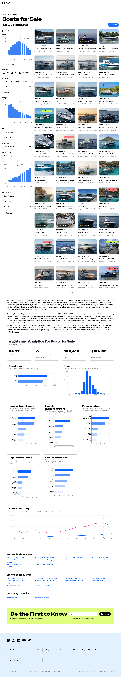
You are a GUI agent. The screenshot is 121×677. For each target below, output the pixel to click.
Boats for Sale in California (101, 560)
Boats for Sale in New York (73, 560)
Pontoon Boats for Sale (15, 578)
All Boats (57, 671)
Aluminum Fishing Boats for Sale (16, 582)
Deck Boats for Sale (42, 585)
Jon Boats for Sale (98, 581)
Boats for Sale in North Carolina (15, 561)
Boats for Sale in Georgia (44, 560)
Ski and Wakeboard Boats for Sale (74, 582)
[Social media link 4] (24, 640)
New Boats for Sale (13, 597)
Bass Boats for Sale (99, 578)
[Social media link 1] (8, 640)
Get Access (105, 614)
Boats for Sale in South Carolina (15, 565)
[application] (33, 380)
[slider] (8, 55)
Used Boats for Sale (42, 597)
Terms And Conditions (28, 671)
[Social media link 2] (13, 640)
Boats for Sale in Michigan (44, 558)
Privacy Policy (12, 671)
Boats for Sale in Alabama (44, 564)
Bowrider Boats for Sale (72, 578)
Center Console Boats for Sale (46, 578)
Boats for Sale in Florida (15, 558)
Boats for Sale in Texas (100, 558)
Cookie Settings (44, 671)
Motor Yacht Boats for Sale (44, 581)
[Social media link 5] (29, 640)
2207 (81, 292)
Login (111, 3)
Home (4, 14)
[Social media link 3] (18, 640)
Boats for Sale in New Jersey (74, 558)
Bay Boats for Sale (13, 585)
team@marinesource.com (88, 671)
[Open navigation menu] (117, 3)
